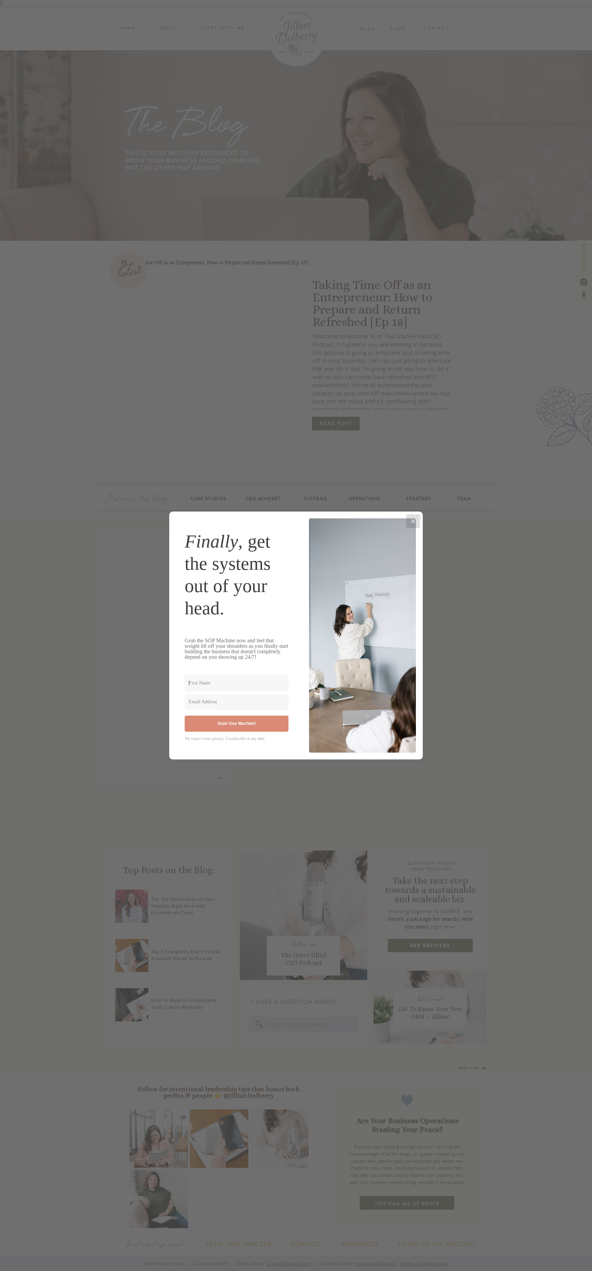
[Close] (413, 521)
